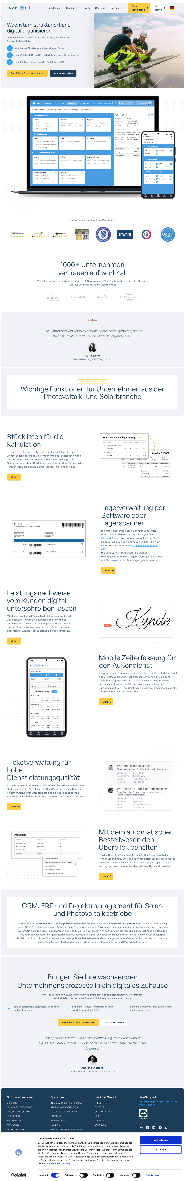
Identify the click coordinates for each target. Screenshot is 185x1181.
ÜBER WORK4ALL (103, 1111)
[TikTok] (166, 1127)
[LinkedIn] (153, 1127)
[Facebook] (147, 1127)
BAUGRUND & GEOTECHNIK (64, 1111)
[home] (19, 8)
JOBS (97, 1116)
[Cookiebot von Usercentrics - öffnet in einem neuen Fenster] (18, 1175)
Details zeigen (153, 1175)
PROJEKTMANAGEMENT (18, 1111)
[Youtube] (160, 1127)
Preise (87, 7)
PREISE (98, 1103)
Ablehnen (161, 1149)
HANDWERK (56, 1125)
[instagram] (141, 1127)
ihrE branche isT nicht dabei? (66, 1103)
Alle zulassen (161, 1140)
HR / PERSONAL (14, 1120)
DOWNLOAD (100, 1125)
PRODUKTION (13, 1116)
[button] (55, 7)
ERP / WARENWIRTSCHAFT (19, 1107)
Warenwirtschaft (111, 538)
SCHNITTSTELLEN (15, 1129)
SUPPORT (99, 1107)
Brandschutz (58, 1120)
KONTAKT (99, 1120)
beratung (56, 1116)
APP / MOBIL (13, 1125)
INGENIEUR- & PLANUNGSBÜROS (66, 1129)
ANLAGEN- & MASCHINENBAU (65, 1107)
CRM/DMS (12, 1103)
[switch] (83, 1175)
